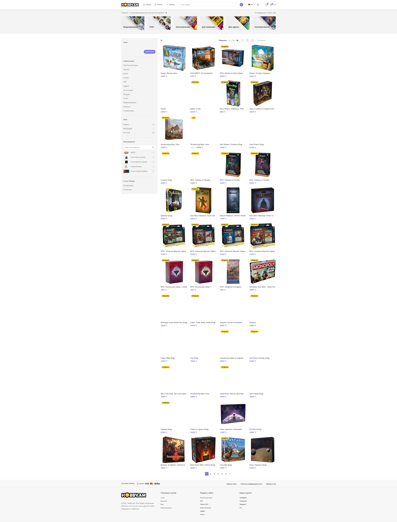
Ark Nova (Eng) (255, 429)
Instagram (243, 498)
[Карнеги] (262, 307)
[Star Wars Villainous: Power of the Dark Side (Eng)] (262, 200)
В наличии (127, 190)
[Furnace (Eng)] (174, 164)
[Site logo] (130, 5)
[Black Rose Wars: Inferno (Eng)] (203, 449)
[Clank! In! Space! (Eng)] (203, 414)
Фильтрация (149, 52)
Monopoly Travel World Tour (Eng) (174, 322)
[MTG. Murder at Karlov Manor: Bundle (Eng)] (233, 58)
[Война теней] (203, 93)
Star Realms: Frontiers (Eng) (231, 144)
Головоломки (128, 111)
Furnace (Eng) (166, 180)
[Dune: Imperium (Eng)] (262, 449)
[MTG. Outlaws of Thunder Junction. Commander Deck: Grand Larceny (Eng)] (233, 164)
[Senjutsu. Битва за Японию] (233, 307)
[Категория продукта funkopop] (159, 23)
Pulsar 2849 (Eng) (168, 358)
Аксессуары (128, 90)
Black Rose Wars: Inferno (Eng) (202, 465)
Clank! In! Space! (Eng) (199, 429)
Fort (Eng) (194, 358)
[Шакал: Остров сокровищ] (262, 58)
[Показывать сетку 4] (252, 40)
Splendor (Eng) (166, 216)
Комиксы (126, 107)
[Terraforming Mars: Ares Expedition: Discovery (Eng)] (174, 129)
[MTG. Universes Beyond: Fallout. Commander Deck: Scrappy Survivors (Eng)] (203, 236)
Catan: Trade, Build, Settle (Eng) (202, 322)
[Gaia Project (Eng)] (262, 129)
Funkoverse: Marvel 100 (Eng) (231, 394)
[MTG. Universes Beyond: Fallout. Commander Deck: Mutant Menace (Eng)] (174, 236)
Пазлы (202, 514)
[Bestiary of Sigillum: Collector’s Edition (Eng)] (174, 449)
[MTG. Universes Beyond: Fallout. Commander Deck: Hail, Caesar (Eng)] (262, 236)
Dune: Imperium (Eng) (258, 465)
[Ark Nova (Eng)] (262, 414)
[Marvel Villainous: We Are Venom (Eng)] (233, 200)
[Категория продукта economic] (185, 23)
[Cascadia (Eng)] (233, 449)
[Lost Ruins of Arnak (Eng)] (262, 343)
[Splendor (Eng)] (174, 200)
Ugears (126, 86)
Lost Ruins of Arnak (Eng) (259, 358)
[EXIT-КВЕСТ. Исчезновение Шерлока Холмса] (203, 58)
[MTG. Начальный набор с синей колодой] (174, 271)
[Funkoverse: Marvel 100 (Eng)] (233, 378)
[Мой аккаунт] (258, 5)
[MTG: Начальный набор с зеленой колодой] (203, 271)
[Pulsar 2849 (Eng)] (174, 343)
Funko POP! (204, 504)
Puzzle (126, 78)
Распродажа (128, 186)
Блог (162, 504)
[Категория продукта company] (211, 23)
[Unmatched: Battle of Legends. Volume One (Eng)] (233, 343)
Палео (163, 109)
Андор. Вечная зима (169, 73)
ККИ (125, 82)
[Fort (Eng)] (203, 343)
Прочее (126, 69)
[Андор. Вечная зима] (174, 58)
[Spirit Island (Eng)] (262, 378)
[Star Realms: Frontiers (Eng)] (233, 129)
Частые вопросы (166, 508)
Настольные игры (130, 65)
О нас (163, 498)
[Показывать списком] (242, 40)
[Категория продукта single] (238, 23)
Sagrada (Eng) (166, 429)
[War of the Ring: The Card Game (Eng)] (174, 378)
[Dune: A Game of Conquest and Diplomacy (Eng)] (262, 93)
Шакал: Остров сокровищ (259, 73)
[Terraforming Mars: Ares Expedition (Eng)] (203, 378)
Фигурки (126, 94)
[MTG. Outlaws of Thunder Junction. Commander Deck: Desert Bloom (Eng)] (203, 164)
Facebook (243, 501)
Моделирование (129, 103)
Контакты (164, 501)
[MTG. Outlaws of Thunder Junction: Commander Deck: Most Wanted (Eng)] (262, 164)
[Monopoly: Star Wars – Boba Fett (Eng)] (262, 271)
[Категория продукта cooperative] (264, 23)
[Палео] (174, 93)
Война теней (195, 109)
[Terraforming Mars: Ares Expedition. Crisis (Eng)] (203, 129)
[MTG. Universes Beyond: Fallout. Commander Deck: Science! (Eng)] (233, 236)
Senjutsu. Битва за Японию (231, 322)
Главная (124, 13)
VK (241, 508)
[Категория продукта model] (132, 23)
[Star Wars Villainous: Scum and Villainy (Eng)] (203, 200)
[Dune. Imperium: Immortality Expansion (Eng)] (233, 414)
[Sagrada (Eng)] (174, 414)
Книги (125, 74)
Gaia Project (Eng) (256, 144)
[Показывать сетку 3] (247, 40)
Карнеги (252, 322)
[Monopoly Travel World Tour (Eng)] (174, 307)
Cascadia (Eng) (226, 465)
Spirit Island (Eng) (256, 394)
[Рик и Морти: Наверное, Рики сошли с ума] (233, 93)
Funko (125, 98)
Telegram (243, 504)
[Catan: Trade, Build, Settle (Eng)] (203, 307)
